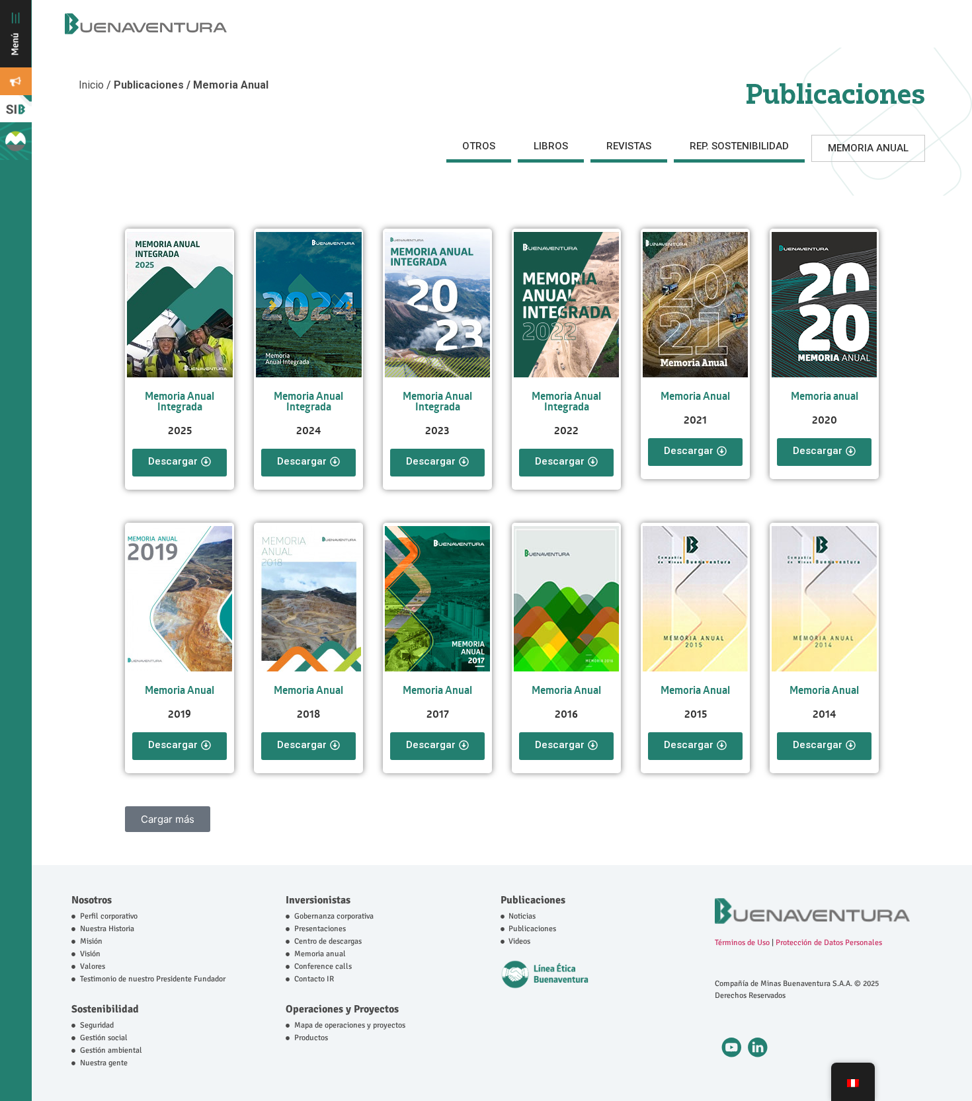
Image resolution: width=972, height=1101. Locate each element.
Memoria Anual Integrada (179, 401)
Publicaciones (533, 900)
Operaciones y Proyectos (342, 1009)
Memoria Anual (695, 396)
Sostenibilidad (105, 1009)
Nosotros (91, 900)
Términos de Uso (742, 943)
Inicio (92, 85)
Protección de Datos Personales (829, 943)
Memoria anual (824, 396)
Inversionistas (318, 900)
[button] (167, 819)
